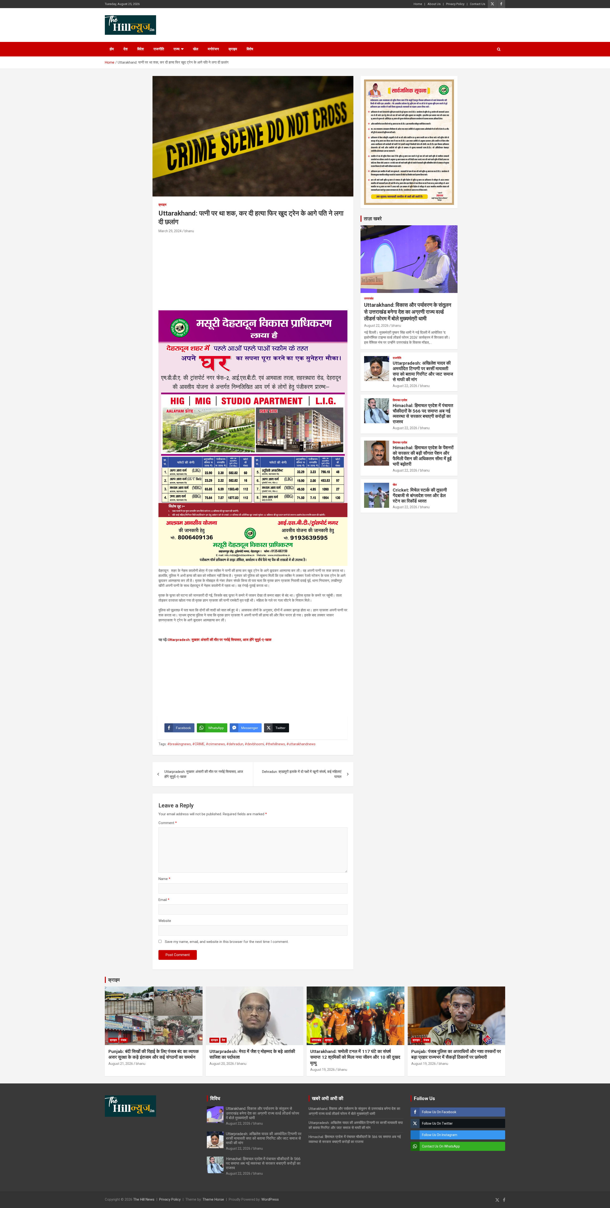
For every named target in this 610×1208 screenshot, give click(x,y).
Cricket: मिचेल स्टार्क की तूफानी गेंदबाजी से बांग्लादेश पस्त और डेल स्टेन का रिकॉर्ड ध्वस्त (420, 495)
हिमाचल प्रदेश (400, 400)
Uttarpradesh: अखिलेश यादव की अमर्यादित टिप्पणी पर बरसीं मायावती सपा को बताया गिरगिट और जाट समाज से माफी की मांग (423, 371)
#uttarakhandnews (300, 744)
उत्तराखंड (368, 298)
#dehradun (234, 744)
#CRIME (198, 744)
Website (164, 921)
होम (112, 49)
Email (163, 900)
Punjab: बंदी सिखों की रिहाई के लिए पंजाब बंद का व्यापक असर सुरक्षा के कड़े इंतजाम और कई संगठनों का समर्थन (153, 1054)
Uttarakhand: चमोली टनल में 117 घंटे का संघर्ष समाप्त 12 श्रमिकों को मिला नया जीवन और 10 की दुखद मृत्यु (355, 1057)
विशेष (250, 49)
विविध (215, 1098)
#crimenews (215, 744)
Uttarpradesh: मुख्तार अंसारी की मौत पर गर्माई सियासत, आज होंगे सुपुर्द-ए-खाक (219, 640)
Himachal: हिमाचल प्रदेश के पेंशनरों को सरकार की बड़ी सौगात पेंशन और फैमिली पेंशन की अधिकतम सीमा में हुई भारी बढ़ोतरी (423, 456)
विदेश (140, 49)
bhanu (189, 231)
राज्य (176, 49)
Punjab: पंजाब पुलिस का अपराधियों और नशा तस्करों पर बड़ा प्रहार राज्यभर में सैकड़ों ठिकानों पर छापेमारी (456, 1054)
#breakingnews (179, 744)
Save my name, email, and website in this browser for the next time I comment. (227, 942)
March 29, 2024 (170, 231)
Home (418, 4)
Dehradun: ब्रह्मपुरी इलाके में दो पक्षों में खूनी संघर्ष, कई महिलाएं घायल (301, 774)
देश (125, 49)
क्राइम (233, 49)
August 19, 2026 (322, 1070)
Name (164, 879)
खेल (195, 49)
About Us (434, 4)
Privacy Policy (455, 4)
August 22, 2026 (376, 325)
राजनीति (158, 49)
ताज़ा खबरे (373, 218)
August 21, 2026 (120, 1064)
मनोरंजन (213, 49)
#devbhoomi (254, 744)
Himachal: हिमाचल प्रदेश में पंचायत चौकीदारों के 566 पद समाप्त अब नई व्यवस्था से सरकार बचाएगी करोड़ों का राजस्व (423, 413)
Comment (167, 823)
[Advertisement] (252, 270)
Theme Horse (213, 1199)
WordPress (270, 1199)
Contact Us (477, 4)
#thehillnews (275, 744)
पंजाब (123, 1040)
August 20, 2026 (221, 1064)
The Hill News (143, 1199)
